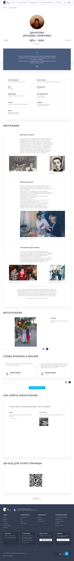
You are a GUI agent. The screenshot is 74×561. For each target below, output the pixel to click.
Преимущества (41, 521)
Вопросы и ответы (59, 525)
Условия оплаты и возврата (28, 540)
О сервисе (5, 523)
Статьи (4, 521)
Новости (5, 519)
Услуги (22, 521)
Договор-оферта (25, 542)
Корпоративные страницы (10, 537)
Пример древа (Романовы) (61, 517)
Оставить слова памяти (37, 387)
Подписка (57, 523)
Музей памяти (24, 523)
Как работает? (24, 517)
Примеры (40, 519)
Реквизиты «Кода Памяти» (27, 535)
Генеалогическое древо (61, 514)
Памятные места (42, 514)
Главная (5, 514)
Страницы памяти (25, 514)
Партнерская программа (10, 535)
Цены (4, 517)
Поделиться (36, 498)
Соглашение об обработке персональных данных (27, 538)
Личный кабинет (7, 525)
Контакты (5, 527)
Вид (21, 519)
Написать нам (63, 539)
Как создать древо (59, 521)
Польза (39, 517)
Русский (63, 553)
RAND (11, 555)
